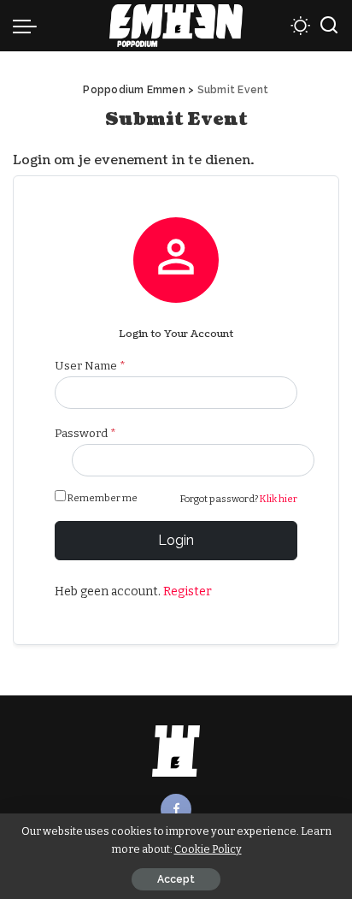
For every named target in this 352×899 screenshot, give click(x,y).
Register (187, 591)
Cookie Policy (208, 849)
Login (176, 540)
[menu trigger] (29, 25)
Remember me (102, 498)
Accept (176, 879)
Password (85, 433)
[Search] (329, 25)
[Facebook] (176, 809)
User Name (90, 365)
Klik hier (278, 499)
